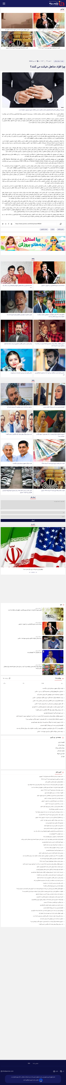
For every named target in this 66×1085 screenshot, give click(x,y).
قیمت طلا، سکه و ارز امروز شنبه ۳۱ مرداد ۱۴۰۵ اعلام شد (51, 815)
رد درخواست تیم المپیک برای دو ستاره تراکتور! (53, 845)
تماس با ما (35, 1063)
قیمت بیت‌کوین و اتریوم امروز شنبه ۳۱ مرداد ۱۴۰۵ (52, 779)
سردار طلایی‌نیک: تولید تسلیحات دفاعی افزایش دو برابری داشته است (48, 916)
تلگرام (57, 1071)
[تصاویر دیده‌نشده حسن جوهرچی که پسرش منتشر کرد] (17, 394)
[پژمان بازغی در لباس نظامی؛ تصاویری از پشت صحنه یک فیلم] (17, 331)
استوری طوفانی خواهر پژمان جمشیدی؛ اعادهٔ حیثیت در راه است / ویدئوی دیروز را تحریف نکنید (49, 345)
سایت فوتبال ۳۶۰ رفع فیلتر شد (34, 652)
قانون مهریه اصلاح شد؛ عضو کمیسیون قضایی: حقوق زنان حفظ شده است (25, 610)
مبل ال (62, 756)
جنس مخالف (60, 229)
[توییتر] (3, 224)
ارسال (33, 520)
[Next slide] (62, 544)
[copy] (60, 224)
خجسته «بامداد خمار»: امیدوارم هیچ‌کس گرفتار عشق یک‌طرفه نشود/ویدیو (47, 872)
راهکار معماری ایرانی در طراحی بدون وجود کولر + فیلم (52, 806)
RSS (29, 1063)
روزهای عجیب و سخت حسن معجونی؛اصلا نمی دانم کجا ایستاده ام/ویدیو (47, 910)
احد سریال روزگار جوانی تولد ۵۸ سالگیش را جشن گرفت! (19, 434)
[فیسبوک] (9, 224)
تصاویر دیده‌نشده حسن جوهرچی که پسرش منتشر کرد (19, 407)
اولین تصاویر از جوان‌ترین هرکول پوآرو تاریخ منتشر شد (19, 315)
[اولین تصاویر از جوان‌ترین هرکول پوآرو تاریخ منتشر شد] (17, 302)
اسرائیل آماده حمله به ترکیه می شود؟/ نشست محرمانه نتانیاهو (49, 894)
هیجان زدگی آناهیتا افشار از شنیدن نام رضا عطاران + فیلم (51, 853)
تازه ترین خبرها (60, 754)
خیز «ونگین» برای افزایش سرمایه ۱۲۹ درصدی (53, 902)
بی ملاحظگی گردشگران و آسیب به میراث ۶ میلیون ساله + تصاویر (49, 817)
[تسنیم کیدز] (33, 244)
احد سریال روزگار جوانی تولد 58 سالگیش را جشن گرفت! (49, 710)
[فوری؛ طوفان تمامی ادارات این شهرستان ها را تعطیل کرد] (17, 20)
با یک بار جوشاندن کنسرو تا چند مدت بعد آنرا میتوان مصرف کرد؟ (49, 812)
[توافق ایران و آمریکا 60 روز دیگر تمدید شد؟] (33, 547)
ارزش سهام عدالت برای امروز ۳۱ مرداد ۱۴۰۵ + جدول (52, 790)
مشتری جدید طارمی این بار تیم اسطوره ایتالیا (53, 826)
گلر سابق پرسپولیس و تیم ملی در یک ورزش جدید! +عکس (49, 704)
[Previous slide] (3, 544)
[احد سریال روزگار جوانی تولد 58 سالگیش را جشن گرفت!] (17, 421)
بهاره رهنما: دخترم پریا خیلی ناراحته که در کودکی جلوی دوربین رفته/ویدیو (47, 899)
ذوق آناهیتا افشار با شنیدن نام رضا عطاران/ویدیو (52, 842)
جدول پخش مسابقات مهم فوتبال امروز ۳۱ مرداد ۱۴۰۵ (51, 861)
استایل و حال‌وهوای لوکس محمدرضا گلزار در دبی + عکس (49, 691)
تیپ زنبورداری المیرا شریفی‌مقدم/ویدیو (53, 713)
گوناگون (62, 9)
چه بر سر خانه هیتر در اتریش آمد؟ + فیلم (54, 804)
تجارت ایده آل (60, 751)
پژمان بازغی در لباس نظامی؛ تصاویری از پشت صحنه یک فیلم (18, 344)
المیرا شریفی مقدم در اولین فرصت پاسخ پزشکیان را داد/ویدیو (47, 707)
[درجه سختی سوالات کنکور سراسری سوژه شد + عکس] (52, 642)
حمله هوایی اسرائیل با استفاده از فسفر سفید (53, 828)
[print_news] (11, 224)
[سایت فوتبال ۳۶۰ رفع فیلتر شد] (52, 656)
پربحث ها (5, 678)
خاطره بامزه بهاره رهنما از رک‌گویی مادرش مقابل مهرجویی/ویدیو (50, 869)
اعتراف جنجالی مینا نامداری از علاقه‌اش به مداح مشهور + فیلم (50, 795)
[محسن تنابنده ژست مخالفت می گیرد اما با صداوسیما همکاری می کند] (49, 360)
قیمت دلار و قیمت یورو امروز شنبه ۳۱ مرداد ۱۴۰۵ (49, 48)
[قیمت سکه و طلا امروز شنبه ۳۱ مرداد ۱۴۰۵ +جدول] (17, 39)
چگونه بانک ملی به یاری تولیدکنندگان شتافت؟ (53, 886)
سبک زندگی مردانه (60, 748)
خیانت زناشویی (44, 229)
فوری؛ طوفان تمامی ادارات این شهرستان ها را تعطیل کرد (17, 30)
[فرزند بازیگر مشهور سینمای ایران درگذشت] (17, 450)
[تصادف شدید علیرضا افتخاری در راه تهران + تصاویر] (49, 20)
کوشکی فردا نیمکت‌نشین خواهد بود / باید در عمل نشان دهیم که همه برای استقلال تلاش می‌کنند (23, 667)
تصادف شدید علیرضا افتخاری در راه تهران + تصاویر (49, 30)
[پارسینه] (55, 3)
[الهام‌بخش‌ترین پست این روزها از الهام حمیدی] (49, 394)
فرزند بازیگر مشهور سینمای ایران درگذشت (22, 463)
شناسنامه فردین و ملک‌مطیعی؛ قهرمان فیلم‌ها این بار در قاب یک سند (17, 286)
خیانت (52, 229)
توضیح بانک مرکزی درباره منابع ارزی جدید (54, 823)
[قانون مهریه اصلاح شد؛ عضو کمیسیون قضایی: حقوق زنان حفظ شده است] (52, 614)
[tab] (36, 572)
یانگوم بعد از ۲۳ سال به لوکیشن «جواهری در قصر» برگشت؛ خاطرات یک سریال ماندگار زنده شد (50, 316)
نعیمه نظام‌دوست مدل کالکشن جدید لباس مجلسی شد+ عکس (48, 701)
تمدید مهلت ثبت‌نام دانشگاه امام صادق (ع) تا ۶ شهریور (51, 776)
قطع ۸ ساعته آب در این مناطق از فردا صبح (54, 793)
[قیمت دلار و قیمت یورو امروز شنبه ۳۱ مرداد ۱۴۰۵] (49, 39)
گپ (63, 1071)
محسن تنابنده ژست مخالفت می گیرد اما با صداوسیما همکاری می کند (49, 374)
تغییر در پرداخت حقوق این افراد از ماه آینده (53, 847)
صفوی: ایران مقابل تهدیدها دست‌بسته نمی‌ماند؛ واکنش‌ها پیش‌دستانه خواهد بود (45, 785)
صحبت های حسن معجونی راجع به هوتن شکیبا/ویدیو (51, 905)
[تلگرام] (6, 224)
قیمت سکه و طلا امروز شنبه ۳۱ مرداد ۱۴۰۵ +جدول (17, 48)
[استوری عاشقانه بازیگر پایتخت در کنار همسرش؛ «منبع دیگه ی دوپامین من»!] (49, 421)
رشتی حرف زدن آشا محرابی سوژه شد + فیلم (54, 798)
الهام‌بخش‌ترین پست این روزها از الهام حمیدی (53, 407)
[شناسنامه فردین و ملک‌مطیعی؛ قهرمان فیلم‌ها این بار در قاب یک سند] (17, 272)
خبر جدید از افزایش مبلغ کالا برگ (56, 809)
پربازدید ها (58, 678)
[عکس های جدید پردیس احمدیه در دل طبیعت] (17, 360)
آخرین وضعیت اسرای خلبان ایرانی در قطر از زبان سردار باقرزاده (50, 875)
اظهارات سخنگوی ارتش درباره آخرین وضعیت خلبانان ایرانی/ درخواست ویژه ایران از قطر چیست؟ (42, 891)
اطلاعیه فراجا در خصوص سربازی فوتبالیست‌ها (53, 837)
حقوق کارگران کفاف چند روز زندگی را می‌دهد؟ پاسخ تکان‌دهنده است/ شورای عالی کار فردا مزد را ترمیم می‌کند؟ (39, 889)
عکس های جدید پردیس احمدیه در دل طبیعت (21, 373)
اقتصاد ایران (61, 742)
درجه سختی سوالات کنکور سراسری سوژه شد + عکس (30, 638)
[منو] (4, 4)
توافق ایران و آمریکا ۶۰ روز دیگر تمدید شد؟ (33, 569)
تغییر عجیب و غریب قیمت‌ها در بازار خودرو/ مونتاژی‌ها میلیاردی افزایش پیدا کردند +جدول (17, 491)
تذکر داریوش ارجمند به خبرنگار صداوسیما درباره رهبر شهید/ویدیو (47, 722)
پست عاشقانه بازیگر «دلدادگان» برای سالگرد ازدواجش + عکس (48, 698)
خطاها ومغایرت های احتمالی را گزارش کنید (54, 782)
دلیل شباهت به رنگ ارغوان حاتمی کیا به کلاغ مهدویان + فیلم (50, 867)
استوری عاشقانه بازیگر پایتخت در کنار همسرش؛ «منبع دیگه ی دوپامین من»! (50, 435)
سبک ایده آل (61, 745)
